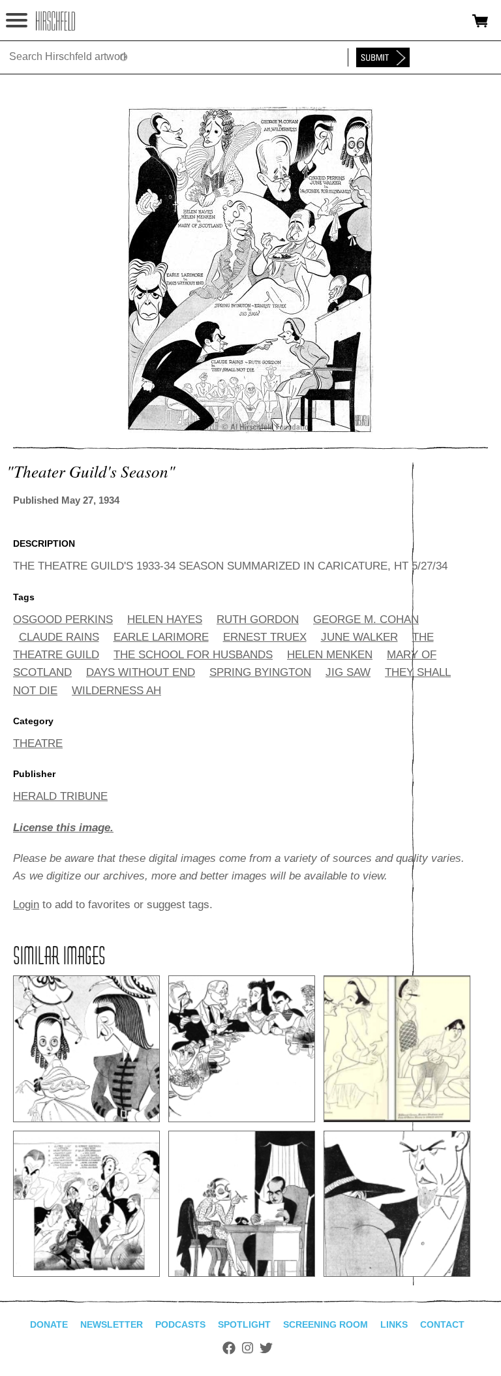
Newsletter (111, 1324)
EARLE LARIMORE (161, 637)
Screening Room (325, 1324)
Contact (442, 1324)
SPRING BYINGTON (260, 672)
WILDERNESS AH (116, 690)
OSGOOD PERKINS (63, 619)
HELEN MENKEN (329, 655)
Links (394, 1324)
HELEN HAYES (164, 619)
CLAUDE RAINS (59, 637)
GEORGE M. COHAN (366, 619)
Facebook (228, 1347)
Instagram (247, 1347)
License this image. (63, 827)
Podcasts (180, 1324)
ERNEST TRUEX (265, 637)
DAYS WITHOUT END (140, 672)
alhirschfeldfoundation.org (55, 21)
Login (26, 904)
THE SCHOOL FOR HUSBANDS (193, 655)
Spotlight (244, 1324)
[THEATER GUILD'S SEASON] (250, 429)
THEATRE (38, 743)
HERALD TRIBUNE (60, 796)
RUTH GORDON (258, 619)
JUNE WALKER (359, 637)
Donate (49, 1324)
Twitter (266, 1347)
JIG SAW (348, 672)
